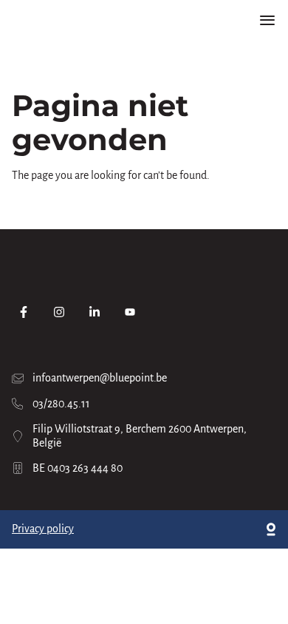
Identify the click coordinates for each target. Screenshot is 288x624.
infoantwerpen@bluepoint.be (99, 378)
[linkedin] (94, 312)
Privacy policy (43, 529)
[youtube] (130, 312)
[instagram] (59, 312)
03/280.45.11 (61, 404)
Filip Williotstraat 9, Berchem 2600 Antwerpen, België (139, 435)
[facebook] (23, 312)
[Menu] (267, 21)
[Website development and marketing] (271, 529)
